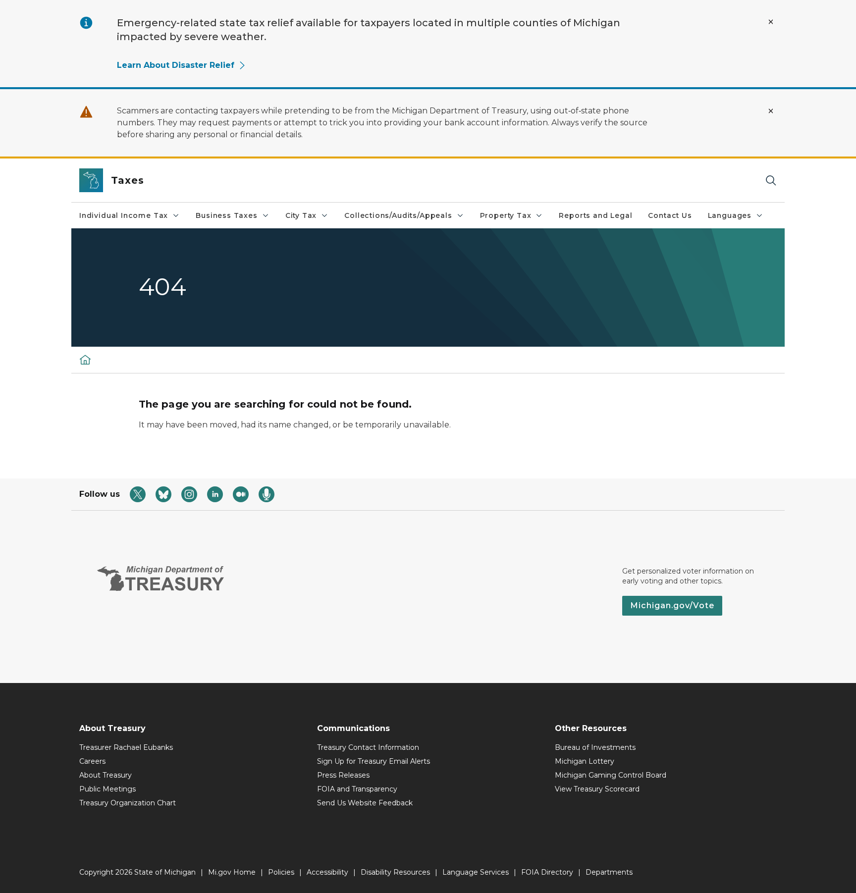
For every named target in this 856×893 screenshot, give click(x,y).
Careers (92, 761)
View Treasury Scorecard (597, 789)
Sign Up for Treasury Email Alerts (373, 761)
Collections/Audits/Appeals (398, 215)
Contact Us (670, 215)
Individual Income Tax (123, 215)
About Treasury (105, 775)
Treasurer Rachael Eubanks (126, 747)
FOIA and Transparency (357, 789)
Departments (609, 872)
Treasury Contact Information (368, 747)
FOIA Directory (547, 872)
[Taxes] (85, 359)
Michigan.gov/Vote (672, 605)
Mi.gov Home (232, 872)
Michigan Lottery (584, 761)
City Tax (301, 215)
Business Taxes (226, 215)
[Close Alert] (771, 22)
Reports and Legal (595, 215)
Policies (281, 872)
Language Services (475, 872)
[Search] (771, 180)
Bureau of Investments (595, 747)
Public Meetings (107, 789)
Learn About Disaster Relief (175, 65)
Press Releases (343, 775)
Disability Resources (395, 872)
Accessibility (327, 872)
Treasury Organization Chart (127, 802)
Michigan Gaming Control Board (610, 775)
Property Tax (506, 215)
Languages (729, 215)
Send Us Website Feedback (365, 802)
